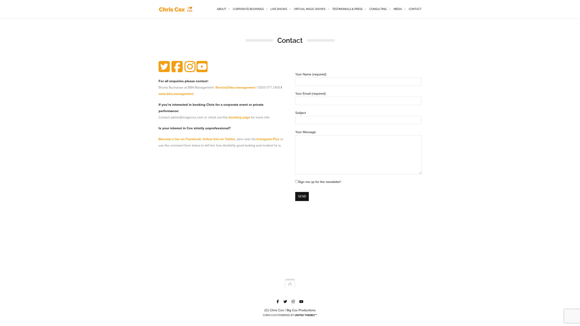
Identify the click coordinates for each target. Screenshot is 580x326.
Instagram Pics (267, 139)
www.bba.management (176, 94)
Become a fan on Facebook (180, 139)
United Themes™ (306, 315)
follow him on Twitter (219, 139)
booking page (239, 117)
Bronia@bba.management (235, 87)
